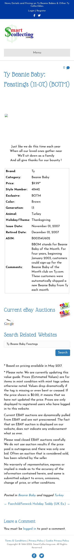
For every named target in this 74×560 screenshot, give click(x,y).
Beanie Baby (27, 495)
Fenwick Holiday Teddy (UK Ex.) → (45, 504)
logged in (29, 528)
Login (31, 11)
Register (41, 11)
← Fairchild (12, 504)
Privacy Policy (36, 541)
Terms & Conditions (16, 541)
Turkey (59, 495)
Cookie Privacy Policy (57, 541)
